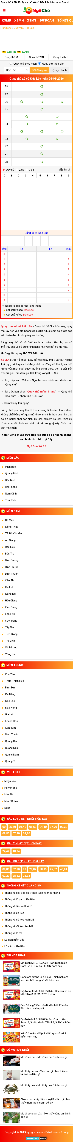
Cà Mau (9, 520)
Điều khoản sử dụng (57, 1132)
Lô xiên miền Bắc (14, 939)
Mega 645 (10, 781)
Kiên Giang (11, 607)
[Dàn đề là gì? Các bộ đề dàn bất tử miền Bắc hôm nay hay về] (11, 1009)
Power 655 (10, 787)
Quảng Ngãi (11, 748)
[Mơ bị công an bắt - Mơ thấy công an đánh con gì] (11, 1117)
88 (24, 869)
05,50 (12, 827)
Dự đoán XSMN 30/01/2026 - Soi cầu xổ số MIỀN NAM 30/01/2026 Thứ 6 (46, 993)
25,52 (53, 869)
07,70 (53, 827)
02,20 (63, 827)
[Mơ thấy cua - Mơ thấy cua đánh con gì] (11, 1089)
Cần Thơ (10, 580)
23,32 (26, 875)
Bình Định (10, 687)
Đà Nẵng (10, 694)
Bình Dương (11, 560)
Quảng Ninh (11, 473)
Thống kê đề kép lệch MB (19, 919)
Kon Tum (10, 727)
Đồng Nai (10, 593)
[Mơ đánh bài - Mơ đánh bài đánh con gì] (11, 1061)
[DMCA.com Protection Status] (36, 1139)
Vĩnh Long (11, 647)
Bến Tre (9, 553)
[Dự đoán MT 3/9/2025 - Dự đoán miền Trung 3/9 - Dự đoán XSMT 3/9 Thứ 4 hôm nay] (11, 1023)
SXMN (25, 51)
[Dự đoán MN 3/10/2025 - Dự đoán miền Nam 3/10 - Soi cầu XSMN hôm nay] (11, 966)
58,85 (43, 869)
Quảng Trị (10, 761)
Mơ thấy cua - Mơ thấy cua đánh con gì (44, 1085)
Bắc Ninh (10, 480)
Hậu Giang (11, 600)
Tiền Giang (11, 634)
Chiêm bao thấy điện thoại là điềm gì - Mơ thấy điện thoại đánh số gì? (45, 1101)
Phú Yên (10, 674)
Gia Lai (9, 714)
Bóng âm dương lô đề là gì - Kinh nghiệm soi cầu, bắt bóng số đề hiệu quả (44, 978)
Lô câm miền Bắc (14, 946)
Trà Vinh (10, 640)
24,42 (5, 851)
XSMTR (11, 51)
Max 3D (8, 794)
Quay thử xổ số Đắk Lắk (16, 326)
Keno (7, 808)
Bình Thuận (11, 573)
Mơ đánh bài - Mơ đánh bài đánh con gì (44, 1057)
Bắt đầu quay (39, 70)
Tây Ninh (10, 627)
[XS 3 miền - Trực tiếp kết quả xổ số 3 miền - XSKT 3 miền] (36, 12)
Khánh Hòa (11, 721)
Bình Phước (11, 567)
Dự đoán (47, 20)
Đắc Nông (11, 707)
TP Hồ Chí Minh (14, 533)
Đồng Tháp (11, 526)
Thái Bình (10, 500)
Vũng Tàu (10, 654)
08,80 (5, 833)
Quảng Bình (11, 741)
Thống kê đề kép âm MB (18, 926)
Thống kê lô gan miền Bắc (19, 899)
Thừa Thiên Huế (14, 680)
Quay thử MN (36, 57)
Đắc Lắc (29, 309)
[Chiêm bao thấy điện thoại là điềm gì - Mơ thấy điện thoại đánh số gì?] (11, 1103)
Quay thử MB (12, 57)
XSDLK (5, 359)
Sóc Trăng (11, 620)
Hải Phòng (11, 486)
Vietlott (13, 772)
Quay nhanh (59, 70)
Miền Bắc (10, 466)
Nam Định (11, 493)
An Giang (10, 540)
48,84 (16, 851)
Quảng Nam (12, 754)
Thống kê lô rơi (13, 933)
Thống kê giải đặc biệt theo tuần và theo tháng (32, 892)
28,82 (32, 869)
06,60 (32, 827)
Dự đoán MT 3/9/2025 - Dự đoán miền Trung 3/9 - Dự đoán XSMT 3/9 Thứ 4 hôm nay (46, 1022)
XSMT (31, 20)
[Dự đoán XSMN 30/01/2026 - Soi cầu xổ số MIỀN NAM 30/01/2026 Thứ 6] (11, 995)
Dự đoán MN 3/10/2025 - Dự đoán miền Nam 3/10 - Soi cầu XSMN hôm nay (44, 964)
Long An (10, 614)
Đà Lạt (9, 587)
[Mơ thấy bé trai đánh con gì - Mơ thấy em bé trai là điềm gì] (11, 1075)
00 (3, 827)
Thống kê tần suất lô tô (18, 906)
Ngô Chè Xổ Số (36, 446)
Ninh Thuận (11, 734)
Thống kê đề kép (14, 913)
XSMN (19, 20)
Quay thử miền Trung (41, 391)
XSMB (6, 20)
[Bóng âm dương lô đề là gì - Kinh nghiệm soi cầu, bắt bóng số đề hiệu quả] (11, 980)
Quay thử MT (60, 57)
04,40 (22, 827)
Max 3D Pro (11, 801)
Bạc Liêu (10, 546)
